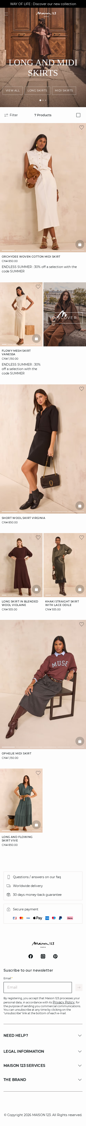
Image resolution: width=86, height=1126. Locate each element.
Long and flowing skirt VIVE (17, 838)
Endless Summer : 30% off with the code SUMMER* (43, 4)
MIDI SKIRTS (64, 90)
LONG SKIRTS (37, 90)
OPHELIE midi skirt (16, 753)
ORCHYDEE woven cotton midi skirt (31, 256)
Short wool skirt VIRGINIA (23, 518)
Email (8, 978)
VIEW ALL (13, 90)
